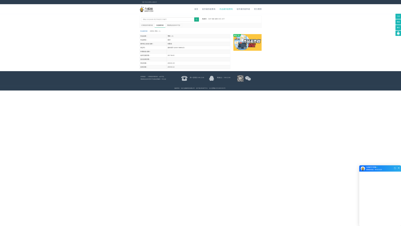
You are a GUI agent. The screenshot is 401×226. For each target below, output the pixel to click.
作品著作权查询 (226, 9)
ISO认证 (164, 79)
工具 (398, 16)
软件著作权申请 (243, 9)
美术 (209, 19)
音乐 (219, 19)
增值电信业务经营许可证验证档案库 (150, 79)
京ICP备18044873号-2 (202, 88)
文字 (223, 19)
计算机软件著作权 (147, 25)
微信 (398, 27)
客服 (398, 22)
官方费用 (258, 9)
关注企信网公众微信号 (150, 2)
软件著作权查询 (208, 9)
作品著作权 (160, 25)
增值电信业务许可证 (173, 25)
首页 (196, 9)
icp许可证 (161, 76)
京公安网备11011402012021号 (217, 88)
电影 (213, 19)
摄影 (216, 19)
